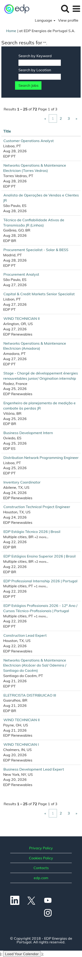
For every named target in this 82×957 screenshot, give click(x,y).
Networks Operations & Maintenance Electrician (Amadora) (34, 346)
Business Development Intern (28, 432)
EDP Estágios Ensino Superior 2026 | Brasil (39, 556)
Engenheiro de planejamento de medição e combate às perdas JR (39, 405)
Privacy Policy (41, 848)
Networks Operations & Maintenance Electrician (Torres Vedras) (34, 168)
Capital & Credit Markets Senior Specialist (39, 294)
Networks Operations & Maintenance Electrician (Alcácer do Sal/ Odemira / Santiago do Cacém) (34, 665)
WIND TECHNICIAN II (21, 318)
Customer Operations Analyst (28, 140)
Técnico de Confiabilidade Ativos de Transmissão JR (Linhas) (33, 222)
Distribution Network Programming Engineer (41, 457)
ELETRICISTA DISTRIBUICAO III (29, 695)
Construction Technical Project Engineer (36, 506)
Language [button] (44, 20)
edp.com (41, 878)
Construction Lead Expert (25, 635)
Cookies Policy (41, 858)
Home (11, 30)
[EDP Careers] (15, 8)
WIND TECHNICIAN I (21, 744)
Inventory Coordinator (22, 482)
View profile (68, 20)
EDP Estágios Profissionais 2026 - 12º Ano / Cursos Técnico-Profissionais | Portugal (40, 608)
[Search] (65, 8)
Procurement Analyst (21, 274)
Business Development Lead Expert (33, 769)
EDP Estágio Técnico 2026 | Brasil (31, 531)
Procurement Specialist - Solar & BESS (35, 249)
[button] (76, 8)
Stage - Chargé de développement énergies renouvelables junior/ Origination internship (40, 376)
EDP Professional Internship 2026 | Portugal (40, 581)
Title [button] (7, 131)
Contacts (41, 867)
